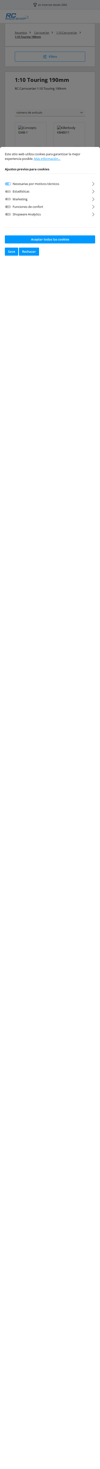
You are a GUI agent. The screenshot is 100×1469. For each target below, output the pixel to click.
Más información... (47, 158)
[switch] (8, 191)
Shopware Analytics (27, 214)
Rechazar (29, 251)
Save (11, 251)
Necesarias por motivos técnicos (36, 184)
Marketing (20, 199)
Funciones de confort (28, 206)
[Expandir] (93, 183)
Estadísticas (21, 191)
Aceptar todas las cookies (50, 239)
